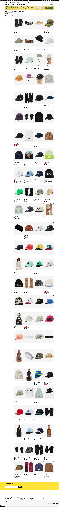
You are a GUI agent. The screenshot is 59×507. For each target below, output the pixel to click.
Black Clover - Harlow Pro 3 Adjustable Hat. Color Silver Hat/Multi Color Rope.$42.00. (39, 193)
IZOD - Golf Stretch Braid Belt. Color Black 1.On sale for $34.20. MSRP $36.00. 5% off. (29, 24)
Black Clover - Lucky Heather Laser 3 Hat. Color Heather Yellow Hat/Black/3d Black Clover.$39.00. (39, 248)
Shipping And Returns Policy (21, 498)
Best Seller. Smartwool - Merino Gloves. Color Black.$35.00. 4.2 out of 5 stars (29, 100)
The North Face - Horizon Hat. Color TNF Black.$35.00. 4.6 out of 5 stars (39, 81)
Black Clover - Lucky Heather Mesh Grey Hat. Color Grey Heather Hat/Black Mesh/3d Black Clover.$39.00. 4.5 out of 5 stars (29, 451)
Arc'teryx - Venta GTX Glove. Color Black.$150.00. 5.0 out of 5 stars (19, 24)
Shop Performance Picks (35, 0)
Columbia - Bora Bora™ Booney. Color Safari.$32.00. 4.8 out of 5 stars (39, 339)
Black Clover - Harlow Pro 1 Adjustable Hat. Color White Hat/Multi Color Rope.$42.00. (49, 266)
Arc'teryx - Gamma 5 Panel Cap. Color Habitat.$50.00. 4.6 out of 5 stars (19, 395)
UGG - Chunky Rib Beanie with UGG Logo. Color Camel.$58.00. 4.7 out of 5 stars (49, 138)
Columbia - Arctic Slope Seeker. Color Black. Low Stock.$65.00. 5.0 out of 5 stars (29, 193)
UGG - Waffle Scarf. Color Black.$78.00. (19, 433)
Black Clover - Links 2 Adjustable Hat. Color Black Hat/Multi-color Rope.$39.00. (49, 395)
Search (29, 2)
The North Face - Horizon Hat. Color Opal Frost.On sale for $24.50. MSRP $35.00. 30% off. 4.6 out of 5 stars (29, 62)
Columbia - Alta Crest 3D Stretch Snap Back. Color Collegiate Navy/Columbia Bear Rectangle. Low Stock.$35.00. (39, 175)
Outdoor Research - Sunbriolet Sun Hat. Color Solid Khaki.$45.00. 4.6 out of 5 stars (19, 43)
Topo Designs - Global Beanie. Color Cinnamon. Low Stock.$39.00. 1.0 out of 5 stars (29, 231)
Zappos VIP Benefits (7, 499)
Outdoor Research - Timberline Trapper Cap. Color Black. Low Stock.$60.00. (19, 248)
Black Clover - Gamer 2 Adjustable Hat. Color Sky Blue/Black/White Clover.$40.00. (29, 433)
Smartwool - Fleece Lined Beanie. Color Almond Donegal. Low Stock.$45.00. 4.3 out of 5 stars (49, 81)
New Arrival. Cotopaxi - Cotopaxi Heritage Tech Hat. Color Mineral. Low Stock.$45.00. (39, 320)
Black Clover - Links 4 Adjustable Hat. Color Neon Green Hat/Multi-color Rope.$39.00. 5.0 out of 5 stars (19, 193)
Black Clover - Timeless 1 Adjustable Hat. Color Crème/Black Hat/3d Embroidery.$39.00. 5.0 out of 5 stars (39, 212)
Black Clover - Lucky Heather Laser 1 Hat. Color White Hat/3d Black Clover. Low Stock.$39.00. (39, 231)
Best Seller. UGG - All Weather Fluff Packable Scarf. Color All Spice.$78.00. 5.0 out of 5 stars (19, 358)
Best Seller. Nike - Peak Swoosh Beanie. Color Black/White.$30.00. (39, 119)
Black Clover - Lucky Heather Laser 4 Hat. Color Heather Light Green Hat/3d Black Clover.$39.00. (29, 266)
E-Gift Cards (31, 499)
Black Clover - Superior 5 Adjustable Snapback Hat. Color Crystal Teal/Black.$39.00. (39, 414)
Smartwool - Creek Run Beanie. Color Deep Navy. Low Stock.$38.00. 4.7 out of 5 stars (19, 157)
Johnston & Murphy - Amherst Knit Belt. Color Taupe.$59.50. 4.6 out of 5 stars (29, 43)
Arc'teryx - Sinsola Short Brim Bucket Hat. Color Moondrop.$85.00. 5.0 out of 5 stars (19, 119)
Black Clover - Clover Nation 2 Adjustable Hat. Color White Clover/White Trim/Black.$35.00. (49, 175)
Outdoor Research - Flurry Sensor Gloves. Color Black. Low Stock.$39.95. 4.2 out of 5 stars (39, 451)
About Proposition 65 (20, 499)
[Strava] (9, 491)
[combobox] (18, 2)
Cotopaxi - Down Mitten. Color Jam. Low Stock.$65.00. (29, 469)
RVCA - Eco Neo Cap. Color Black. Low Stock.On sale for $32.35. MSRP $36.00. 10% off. (39, 157)
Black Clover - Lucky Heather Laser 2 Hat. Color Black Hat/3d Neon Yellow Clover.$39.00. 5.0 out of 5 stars (49, 231)
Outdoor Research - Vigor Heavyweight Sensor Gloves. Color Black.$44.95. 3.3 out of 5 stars (19, 451)
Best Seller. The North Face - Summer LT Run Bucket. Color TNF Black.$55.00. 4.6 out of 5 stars (39, 43)
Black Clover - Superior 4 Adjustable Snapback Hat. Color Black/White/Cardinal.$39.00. (29, 303)
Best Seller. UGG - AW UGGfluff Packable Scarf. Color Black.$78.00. (29, 376)
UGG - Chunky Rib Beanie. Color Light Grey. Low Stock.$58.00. (19, 376)
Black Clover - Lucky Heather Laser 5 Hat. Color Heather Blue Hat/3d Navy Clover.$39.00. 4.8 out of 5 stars (29, 175)
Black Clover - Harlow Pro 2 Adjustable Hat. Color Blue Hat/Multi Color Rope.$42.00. (49, 303)
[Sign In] (51, 2)
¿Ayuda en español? (19, 497)
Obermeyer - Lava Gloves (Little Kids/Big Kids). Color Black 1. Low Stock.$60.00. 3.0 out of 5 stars (29, 119)
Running (44, 498)
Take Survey (31, 498)
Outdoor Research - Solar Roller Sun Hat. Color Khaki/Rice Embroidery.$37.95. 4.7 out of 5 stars (39, 62)
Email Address (7, 486)
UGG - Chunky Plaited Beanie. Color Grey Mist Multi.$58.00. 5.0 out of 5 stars (19, 212)
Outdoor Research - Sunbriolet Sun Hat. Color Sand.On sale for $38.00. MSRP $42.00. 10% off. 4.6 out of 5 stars (49, 62)
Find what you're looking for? (50, 481)
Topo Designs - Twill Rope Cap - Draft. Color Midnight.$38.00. (29, 212)
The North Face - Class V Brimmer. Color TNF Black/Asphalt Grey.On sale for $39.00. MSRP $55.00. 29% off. (49, 119)
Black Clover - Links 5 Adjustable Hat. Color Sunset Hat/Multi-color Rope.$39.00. (29, 248)
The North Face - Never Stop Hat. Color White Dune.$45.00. (49, 43)
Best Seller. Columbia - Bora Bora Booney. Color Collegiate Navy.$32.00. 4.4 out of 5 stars (39, 138)
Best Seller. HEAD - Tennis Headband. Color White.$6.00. (29, 339)
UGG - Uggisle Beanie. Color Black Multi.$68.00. (19, 303)
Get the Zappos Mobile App (8, 497)
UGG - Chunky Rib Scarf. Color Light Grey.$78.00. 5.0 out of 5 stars (19, 266)
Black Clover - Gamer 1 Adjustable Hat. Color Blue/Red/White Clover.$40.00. (49, 248)
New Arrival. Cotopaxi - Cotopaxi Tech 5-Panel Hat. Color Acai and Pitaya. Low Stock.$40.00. (49, 320)
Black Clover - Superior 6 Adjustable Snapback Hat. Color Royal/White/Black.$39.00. (29, 414)
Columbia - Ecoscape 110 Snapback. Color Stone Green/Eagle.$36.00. (39, 358)
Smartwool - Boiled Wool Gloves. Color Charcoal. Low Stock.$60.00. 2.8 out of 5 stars (49, 414)
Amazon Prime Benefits (8, 498)
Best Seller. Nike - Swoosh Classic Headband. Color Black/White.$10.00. (49, 339)
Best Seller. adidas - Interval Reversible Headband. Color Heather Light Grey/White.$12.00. (29, 358)
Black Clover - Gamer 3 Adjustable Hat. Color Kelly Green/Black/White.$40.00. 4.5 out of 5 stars (39, 266)
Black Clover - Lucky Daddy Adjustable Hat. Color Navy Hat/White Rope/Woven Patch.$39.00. (39, 433)
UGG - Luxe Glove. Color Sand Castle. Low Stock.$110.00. (49, 212)
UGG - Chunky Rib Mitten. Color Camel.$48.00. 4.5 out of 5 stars (29, 285)
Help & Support (52, 4)
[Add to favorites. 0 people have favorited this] (23, 17)
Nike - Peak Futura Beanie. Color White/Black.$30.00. (29, 138)
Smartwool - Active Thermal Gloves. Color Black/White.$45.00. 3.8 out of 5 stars (49, 451)
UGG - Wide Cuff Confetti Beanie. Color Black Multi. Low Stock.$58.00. (39, 285)
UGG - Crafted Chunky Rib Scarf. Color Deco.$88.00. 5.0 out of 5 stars (49, 433)
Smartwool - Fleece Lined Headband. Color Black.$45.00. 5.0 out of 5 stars (19, 231)
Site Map (31, 497)
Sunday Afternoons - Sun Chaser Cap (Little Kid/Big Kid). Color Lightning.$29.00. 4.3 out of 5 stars (39, 376)
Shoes (43, 499)
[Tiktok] (7, 491)
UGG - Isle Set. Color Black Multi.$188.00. (19, 320)
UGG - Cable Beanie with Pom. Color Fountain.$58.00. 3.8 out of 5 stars (39, 395)
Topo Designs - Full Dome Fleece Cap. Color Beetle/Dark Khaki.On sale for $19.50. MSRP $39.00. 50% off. (19, 469)
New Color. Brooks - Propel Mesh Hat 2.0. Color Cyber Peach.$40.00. (19, 339)
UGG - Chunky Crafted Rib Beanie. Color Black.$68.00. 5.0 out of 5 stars (19, 285)
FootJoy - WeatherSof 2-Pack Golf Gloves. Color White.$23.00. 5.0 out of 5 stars (29, 395)
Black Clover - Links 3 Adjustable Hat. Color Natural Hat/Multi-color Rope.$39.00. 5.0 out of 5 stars (49, 193)
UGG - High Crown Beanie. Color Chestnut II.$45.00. (49, 469)
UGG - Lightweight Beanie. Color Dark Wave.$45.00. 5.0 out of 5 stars (39, 469)
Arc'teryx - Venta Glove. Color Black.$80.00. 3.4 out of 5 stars (19, 62)
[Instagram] (5, 491)
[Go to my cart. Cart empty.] (53, 2)
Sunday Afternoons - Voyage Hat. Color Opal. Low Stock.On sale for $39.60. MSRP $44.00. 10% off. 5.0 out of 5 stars (29, 320)
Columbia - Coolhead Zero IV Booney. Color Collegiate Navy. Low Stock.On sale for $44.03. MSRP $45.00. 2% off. (49, 100)
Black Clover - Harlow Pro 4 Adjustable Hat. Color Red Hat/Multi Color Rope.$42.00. (19, 414)
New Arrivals (44, 497)
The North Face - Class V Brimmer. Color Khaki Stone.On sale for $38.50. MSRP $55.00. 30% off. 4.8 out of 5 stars (49, 358)
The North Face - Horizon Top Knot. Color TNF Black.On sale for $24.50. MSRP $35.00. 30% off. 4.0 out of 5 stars (19, 138)
